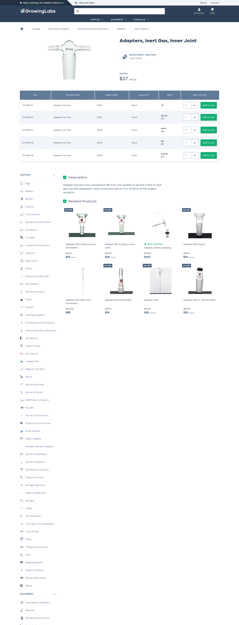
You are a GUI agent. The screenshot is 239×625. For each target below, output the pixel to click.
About (203, 2)
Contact (215, 2)
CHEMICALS (139, 19)
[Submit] (77, 11)
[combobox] (119, 11)
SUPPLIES (95, 19)
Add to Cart (209, 105)
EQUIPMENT (117, 19)
